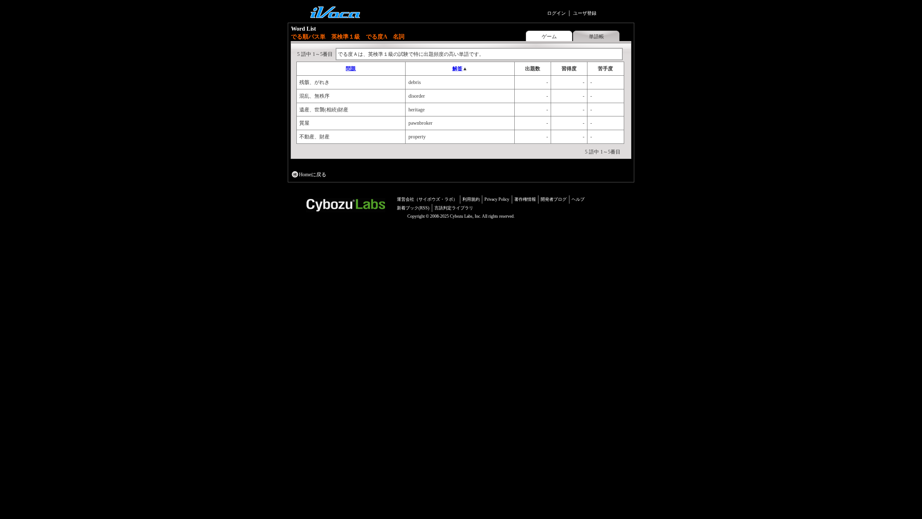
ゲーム (549, 36)
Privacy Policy (496, 199)
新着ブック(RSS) (413, 207)
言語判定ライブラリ (453, 207)
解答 (457, 68)
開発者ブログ (554, 199)
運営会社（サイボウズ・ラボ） (427, 199)
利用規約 (471, 199)
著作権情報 (525, 199)
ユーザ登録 (584, 13)
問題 (351, 68)
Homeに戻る (312, 174)
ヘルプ (578, 199)
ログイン (556, 13)
